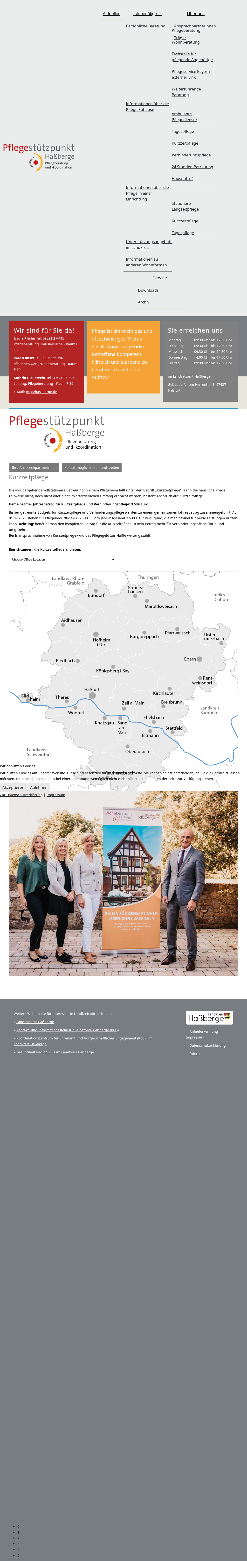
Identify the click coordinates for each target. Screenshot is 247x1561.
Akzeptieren (13, 787)
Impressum (56, 795)
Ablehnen (39, 787)
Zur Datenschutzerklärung (21, 795)
